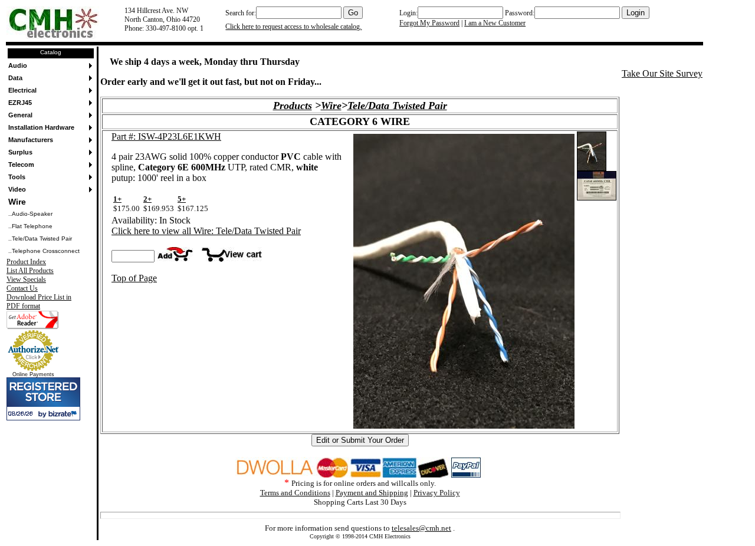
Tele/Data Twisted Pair (397, 105)
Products (292, 105)
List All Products (30, 271)
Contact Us (22, 288)
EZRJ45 (20, 102)
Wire (17, 201)
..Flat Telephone (30, 226)
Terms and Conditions (295, 492)
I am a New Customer (495, 23)
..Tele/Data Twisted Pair (40, 238)
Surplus (20, 152)
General (20, 115)
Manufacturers (30, 139)
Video (17, 189)
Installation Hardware (41, 127)
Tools (16, 176)
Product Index (26, 262)
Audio (17, 65)
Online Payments (33, 374)
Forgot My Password (429, 23)
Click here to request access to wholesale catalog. (293, 26)
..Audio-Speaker (30, 213)
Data (15, 77)
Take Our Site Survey (662, 73)
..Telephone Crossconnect (44, 251)
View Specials (26, 279)
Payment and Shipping (372, 492)
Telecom (21, 164)
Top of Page (134, 278)
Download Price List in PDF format (38, 301)
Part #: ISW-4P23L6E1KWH (166, 136)
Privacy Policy (436, 492)
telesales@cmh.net (421, 528)
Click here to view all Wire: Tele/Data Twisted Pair (206, 231)
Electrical (22, 90)
